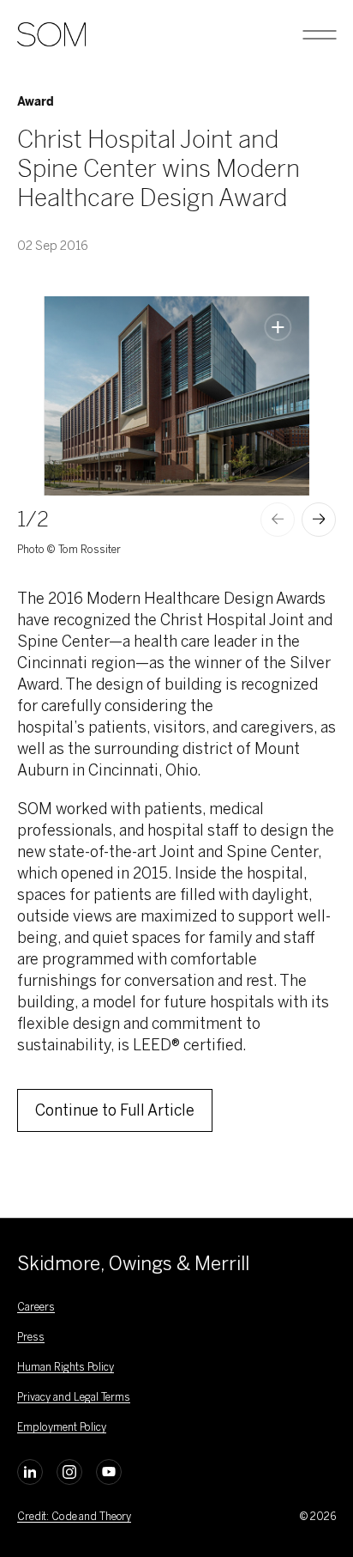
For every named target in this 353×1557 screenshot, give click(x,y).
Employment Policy (61, 1427)
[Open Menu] (319, 34)
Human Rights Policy (65, 1367)
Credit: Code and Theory (74, 1517)
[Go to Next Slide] (319, 519)
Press (31, 1337)
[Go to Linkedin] (30, 1472)
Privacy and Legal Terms (73, 1397)
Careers (36, 1307)
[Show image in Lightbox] (278, 327)
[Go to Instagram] (69, 1472)
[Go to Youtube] (109, 1472)
